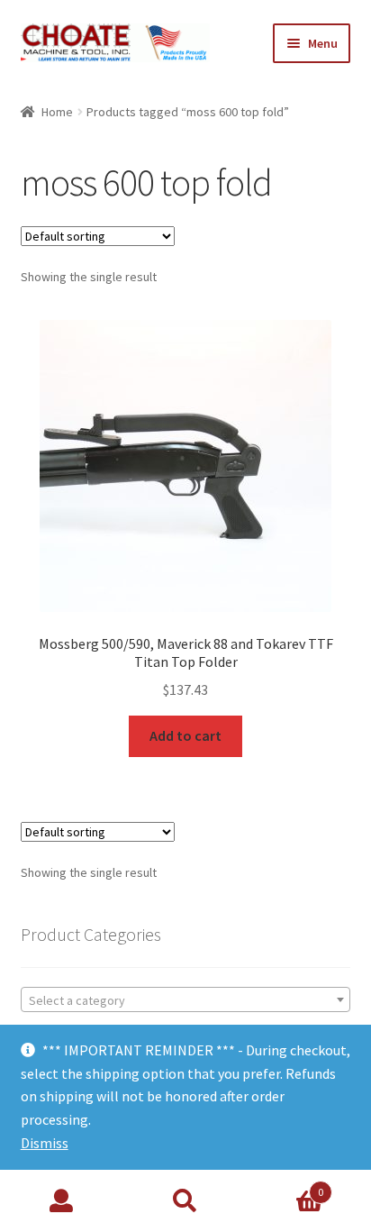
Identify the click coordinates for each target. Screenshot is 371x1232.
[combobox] (186, 999)
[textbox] (186, 1000)
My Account (61, 1201)
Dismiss (44, 1143)
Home (57, 112)
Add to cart (185, 735)
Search (185, 1201)
